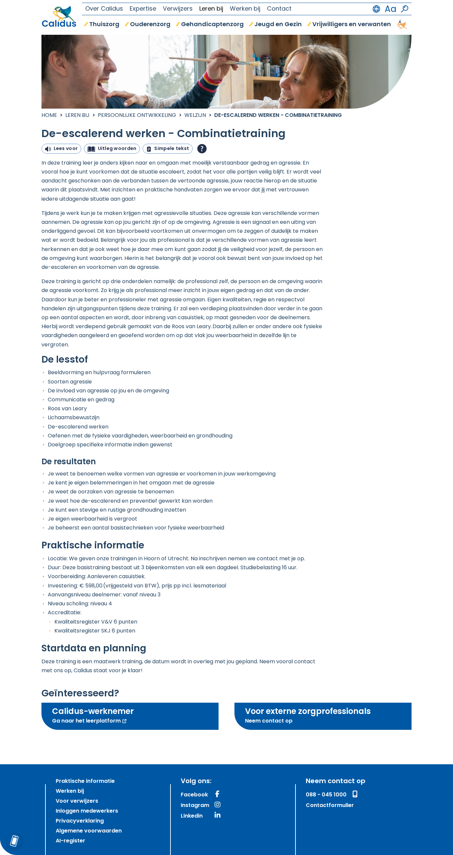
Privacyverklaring (80, 821)
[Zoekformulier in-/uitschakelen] (405, 9)
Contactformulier (330, 805)
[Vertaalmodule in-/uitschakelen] (376, 9)
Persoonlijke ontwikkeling (137, 115)
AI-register (70, 841)
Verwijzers (178, 9)
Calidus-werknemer (114, 716)
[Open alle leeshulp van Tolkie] (202, 148)
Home (49, 115)
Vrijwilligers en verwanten (351, 25)
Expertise (143, 9)
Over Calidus (104, 9)
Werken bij (245, 9)
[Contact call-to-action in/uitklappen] (14, 841)
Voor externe (308, 716)
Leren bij (211, 9)
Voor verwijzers (77, 801)
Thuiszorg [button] (104, 25)
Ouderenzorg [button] (150, 25)
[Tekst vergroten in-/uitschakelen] (390, 9)
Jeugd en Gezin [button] (278, 25)
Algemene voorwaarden (89, 831)
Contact (279, 9)
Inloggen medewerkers (87, 811)
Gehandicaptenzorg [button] (212, 25)
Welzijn (195, 115)
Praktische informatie (85, 781)
